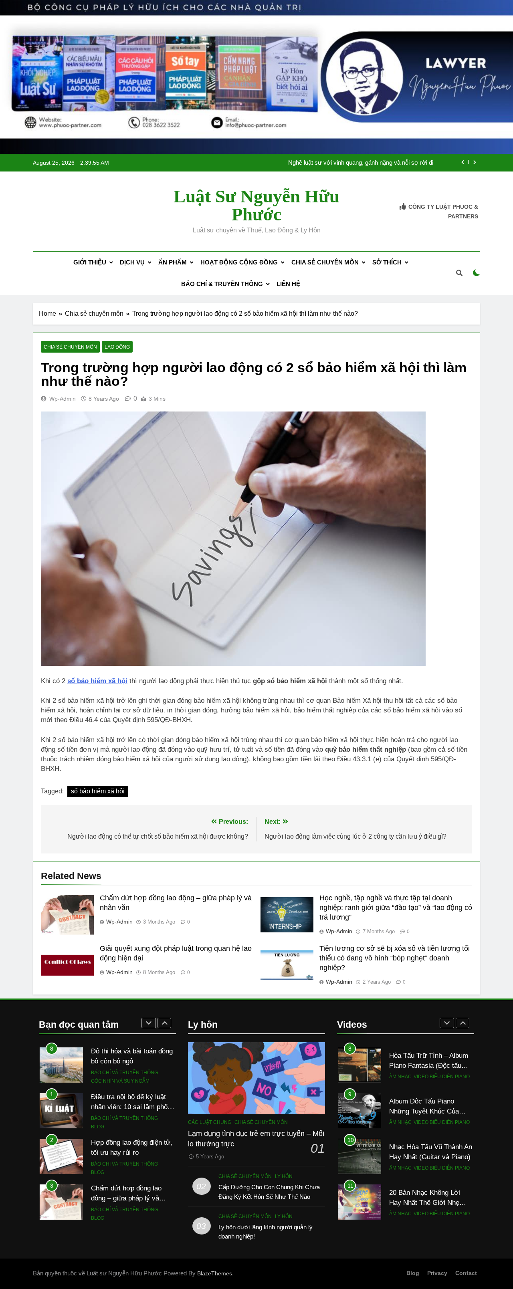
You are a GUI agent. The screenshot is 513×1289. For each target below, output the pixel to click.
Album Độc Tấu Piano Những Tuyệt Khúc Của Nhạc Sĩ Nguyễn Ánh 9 (424, 1106)
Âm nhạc (400, 1072)
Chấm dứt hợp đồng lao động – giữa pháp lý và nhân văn (126, 1181)
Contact (466, 1273)
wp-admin (62, 398)
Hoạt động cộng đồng (239, 262)
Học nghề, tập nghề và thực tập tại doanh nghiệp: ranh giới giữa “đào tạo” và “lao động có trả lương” (395, 907)
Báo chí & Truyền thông (222, 283)
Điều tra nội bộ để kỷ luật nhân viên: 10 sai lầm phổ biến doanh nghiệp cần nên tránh (323, 166)
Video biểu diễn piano (442, 1072)
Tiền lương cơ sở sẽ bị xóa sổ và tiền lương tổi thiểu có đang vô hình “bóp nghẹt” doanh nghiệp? (394, 958)
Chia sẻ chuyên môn (325, 262)
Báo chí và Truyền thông (124, 1055)
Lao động (117, 347)
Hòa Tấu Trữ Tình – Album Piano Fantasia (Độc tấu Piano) (428, 1061)
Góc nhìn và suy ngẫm (120, 1064)
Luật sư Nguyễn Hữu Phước (256, 205)
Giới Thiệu (89, 262)
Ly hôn (284, 1176)
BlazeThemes (214, 1273)
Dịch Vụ (132, 262)
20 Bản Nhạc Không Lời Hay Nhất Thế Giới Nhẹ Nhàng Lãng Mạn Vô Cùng (428, 1198)
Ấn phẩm (172, 262)
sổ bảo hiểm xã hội (98, 791)
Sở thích (387, 262)
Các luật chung (209, 1122)
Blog (97, 1110)
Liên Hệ (288, 283)
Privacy (437, 1273)
